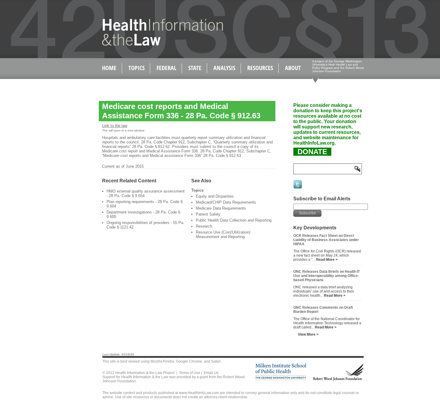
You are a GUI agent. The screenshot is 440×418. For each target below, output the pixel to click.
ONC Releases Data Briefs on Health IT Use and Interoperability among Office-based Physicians (326, 275)
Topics (136, 68)
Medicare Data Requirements (221, 208)
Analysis (224, 68)
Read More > (327, 260)
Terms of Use (189, 373)
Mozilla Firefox (162, 361)
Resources (260, 68)
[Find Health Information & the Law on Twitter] (298, 188)
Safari (216, 361)
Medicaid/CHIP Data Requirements (226, 202)
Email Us (211, 373)
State (194, 68)
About (293, 68)
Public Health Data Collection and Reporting (233, 220)
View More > (308, 334)
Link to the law (114, 125)
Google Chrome (189, 361)
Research (204, 226)
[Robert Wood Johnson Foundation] (338, 379)
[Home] (149, 44)
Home (109, 68)
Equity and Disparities (215, 196)
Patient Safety (208, 214)
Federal (166, 68)
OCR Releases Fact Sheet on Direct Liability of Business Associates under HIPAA (326, 240)
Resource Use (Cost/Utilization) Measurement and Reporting (223, 234)
